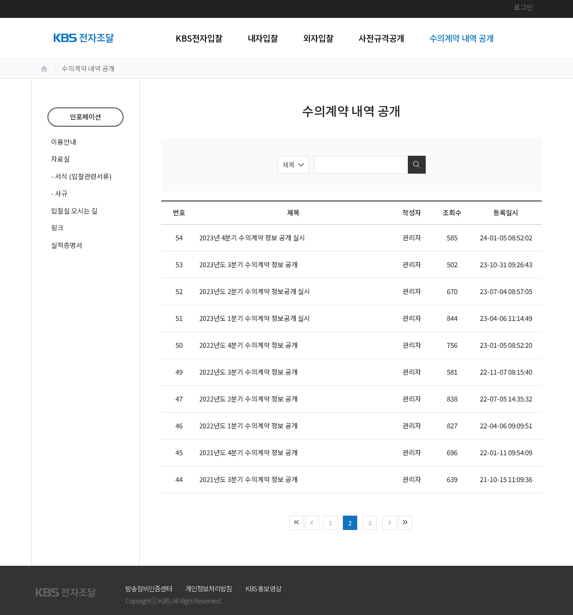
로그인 (523, 7)
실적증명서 (66, 245)
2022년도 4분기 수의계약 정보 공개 (248, 345)
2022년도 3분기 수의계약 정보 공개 (248, 371)
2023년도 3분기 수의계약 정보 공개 (248, 264)
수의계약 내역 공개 (461, 38)
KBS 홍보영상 (263, 588)
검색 (417, 165)
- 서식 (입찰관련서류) (81, 176)
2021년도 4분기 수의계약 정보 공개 (248, 452)
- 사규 (59, 193)
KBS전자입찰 (198, 38)
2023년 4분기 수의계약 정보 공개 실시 (252, 237)
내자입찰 (263, 38)
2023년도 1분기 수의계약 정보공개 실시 (254, 318)
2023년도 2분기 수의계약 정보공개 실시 (254, 291)
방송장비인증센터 (148, 588)
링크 (57, 227)
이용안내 (63, 141)
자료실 (60, 158)
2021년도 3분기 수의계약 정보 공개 (248, 479)
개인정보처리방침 (208, 588)
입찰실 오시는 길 (74, 210)
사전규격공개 (381, 38)
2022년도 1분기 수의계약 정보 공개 (248, 425)
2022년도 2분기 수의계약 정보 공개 (248, 398)
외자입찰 (318, 38)
